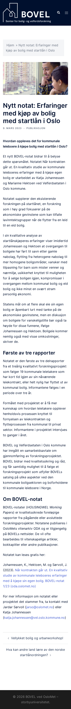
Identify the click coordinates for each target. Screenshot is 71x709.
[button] (58, 12)
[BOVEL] (27, 13)
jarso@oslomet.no (39, 607)
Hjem (10, 45)
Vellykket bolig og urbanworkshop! (37, 638)
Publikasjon (35, 128)
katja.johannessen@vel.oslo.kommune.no (34, 618)
